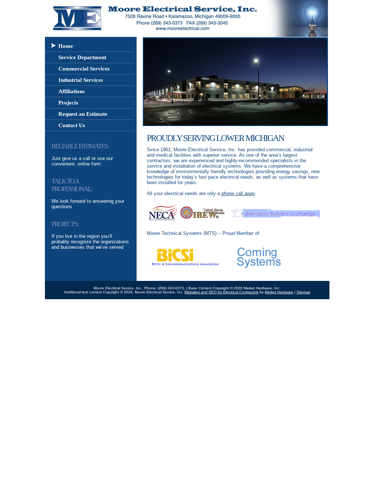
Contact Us (71, 125)
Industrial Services (80, 80)
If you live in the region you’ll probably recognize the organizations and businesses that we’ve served (90, 236)
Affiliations (71, 91)
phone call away (238, 193)
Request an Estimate (82, 114)
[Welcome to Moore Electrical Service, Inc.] (75, 35)
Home (65, 46)
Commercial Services (84, 69)
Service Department (82, 57)
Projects (68, 103)
